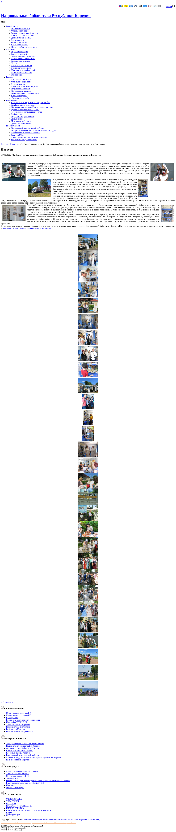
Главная (4, 144)
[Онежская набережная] (88, 695)
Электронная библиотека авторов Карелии (25, 743)
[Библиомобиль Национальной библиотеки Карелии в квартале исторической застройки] (88, 249)
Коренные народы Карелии (18, 753)
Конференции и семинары (23, 105)
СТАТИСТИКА (13, 815)
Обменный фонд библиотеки (24, 140)
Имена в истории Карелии (18, 760)
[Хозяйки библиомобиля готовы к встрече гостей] (88, 265)
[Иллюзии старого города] (88, 504)
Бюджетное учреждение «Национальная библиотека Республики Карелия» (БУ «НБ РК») (60, 819)
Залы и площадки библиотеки (24, 33)
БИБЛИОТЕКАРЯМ (15, 808)
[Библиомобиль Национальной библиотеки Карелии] (88, 392)
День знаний (17, 119)
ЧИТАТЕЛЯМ (12, 801)
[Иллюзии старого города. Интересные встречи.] (88, 568)
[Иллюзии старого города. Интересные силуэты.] (88, 584)
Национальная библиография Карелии (23, 746)
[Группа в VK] (145, 6)
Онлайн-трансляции (15, 787)
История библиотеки (20, 28)
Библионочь (16, 114)
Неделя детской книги (21, 121)
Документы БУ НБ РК (21, 38)
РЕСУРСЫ (11, 803)
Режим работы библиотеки (23, 59)
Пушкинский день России (22, 116)
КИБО (9, 813)
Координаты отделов (20, 61)
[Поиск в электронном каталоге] (131, 6)
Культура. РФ (12, 717)
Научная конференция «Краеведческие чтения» (32, 107)
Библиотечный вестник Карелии (25, 133)
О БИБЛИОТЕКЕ (14, 799)
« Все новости (7, 702)
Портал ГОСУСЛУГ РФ (16, 722)
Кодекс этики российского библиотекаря (29, 137)
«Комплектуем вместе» (21, 72)
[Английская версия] (150, 6)
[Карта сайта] (159, 6)
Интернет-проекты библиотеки (25, 93)
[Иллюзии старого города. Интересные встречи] (88, 664)
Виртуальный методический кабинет (27, 128)
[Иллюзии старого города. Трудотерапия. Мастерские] (88, 520)
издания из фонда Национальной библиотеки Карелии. (27, 228)
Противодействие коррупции (24, 47)
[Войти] (173, 7)
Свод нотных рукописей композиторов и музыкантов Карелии (33, 757)
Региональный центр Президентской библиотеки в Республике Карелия (38, 781)
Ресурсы (10, 77)
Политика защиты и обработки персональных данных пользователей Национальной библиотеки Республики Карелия (38, 823)
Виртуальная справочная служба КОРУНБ (25, 783)
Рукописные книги (19, 84)
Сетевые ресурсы (19, 96)
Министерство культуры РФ (18, 713)
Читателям (10, 49)
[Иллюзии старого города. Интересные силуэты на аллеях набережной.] (88, 680)
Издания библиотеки (20, 89)
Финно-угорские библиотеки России (22, 748)
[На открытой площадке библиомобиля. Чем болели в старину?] (88, 313)
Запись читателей (19, 54)
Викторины (16, 75)
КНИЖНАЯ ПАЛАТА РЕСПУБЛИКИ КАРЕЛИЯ (28, 810)
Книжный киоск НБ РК (21, 65)
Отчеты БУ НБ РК (19, 42)
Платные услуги (13, 785)
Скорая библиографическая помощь (22, 771)
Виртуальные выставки (21, 91)
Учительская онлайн (20, 98)
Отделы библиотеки (20, 31)
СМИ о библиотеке (19, 45)
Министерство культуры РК (18, 715)
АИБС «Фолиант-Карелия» (18, 724)
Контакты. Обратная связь (22, 35)
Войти (169, 7)
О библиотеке (12, 26)
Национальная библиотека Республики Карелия (46, 15)
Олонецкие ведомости (21, 82)
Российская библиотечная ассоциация (23, 720)
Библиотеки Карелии (15, 729)
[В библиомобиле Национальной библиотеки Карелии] (88, 281)
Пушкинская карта (19, 52)
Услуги (14, 63)
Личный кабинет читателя (23, 56)
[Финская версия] (155, 6)
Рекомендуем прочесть (21, 68)
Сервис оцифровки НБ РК (17, 776)
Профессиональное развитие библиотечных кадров (34, 130)
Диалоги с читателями (21, 123)
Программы (11, 100)
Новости (14, 144)
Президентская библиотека (18, 727)
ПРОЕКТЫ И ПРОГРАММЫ (19, 806)
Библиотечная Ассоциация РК (19, 731)
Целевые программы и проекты (25, 109)
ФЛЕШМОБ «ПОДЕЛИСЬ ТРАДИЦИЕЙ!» (30, 103)
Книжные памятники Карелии (24, 86)
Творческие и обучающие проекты (26, 112)
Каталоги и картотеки (21, 79)
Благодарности (17, 40)
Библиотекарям (13, 126)
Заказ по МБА (17, 135)
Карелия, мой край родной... (23, 70)
